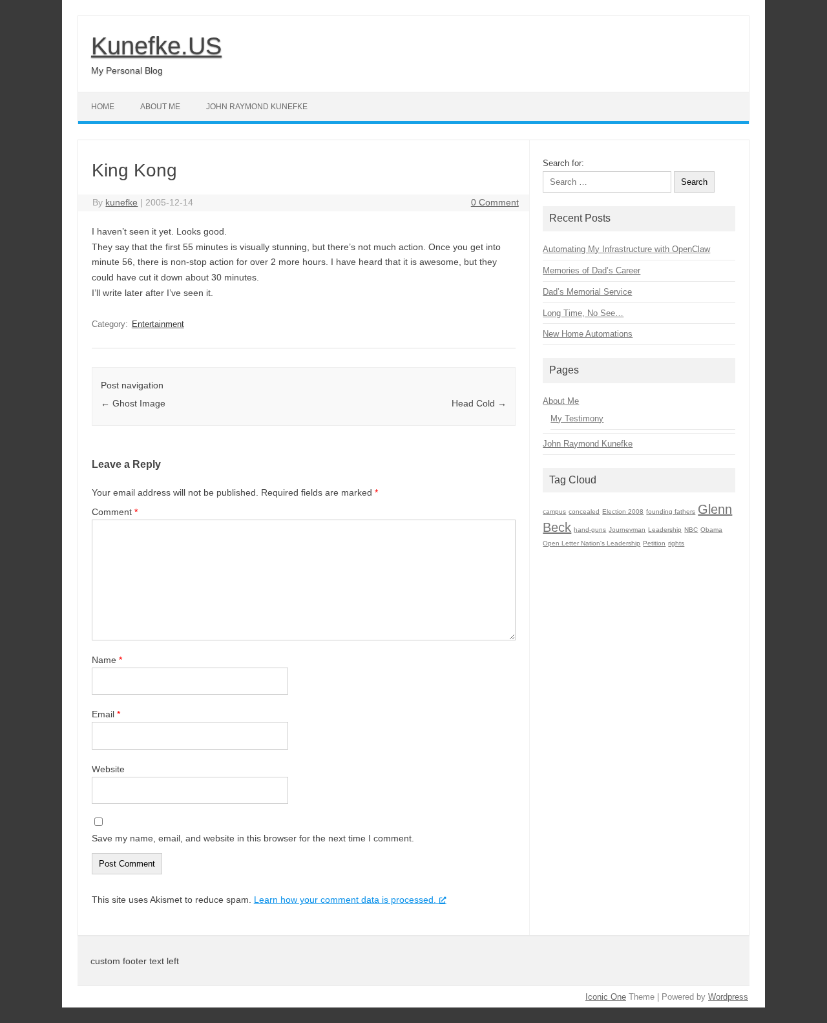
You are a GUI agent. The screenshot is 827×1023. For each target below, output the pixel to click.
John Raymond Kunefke (257, 106)
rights (676, 543)
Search (694, 182)
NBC (691, 529)
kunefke (121, 202)
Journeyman (627, 529)
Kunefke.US (156, 45)
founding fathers (670, 511)
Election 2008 (623, 511)
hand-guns (590, 529)
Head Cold (479, 403)
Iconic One (605, 997)
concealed (584, 511)
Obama (711, 529)
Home (102, 106)
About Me (160, 106)
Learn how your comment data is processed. (345, 899)
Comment (115, 512)
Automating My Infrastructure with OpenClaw (626, 249)
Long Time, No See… (583, 313)
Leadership (665, 529)
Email (106, 714)
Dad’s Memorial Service (587, 292)
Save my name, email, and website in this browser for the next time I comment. (253, 838)
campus (554, 511)
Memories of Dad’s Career (591, 270)
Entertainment (158, 324)
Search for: (563, 163)
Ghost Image (133, 403)
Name (107, 660)
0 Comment (495, 202)
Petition (654, 543)
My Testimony (576, 418)
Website (108, 769)
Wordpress (728, 997)
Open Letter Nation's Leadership (591, 543)
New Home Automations (588, 334)
